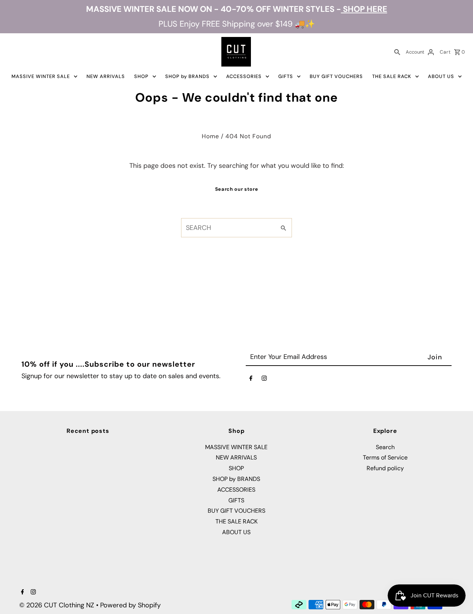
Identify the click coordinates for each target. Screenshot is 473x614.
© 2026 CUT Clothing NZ (57, 605)
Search (385, 447)
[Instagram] (264, 379)
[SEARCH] (397, 52)
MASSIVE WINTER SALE (40, 76)
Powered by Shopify (130, 605)
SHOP (141, 76)
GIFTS (285, 76)
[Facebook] (250, 379)
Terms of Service (385, 457)
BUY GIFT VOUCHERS (336, 76)
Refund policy (385, 468)
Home (210, 136)
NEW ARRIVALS (105, 76)
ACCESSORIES (244, 76)
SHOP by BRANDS (187, 76)
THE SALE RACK (391, 76)
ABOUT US (441, 76)
